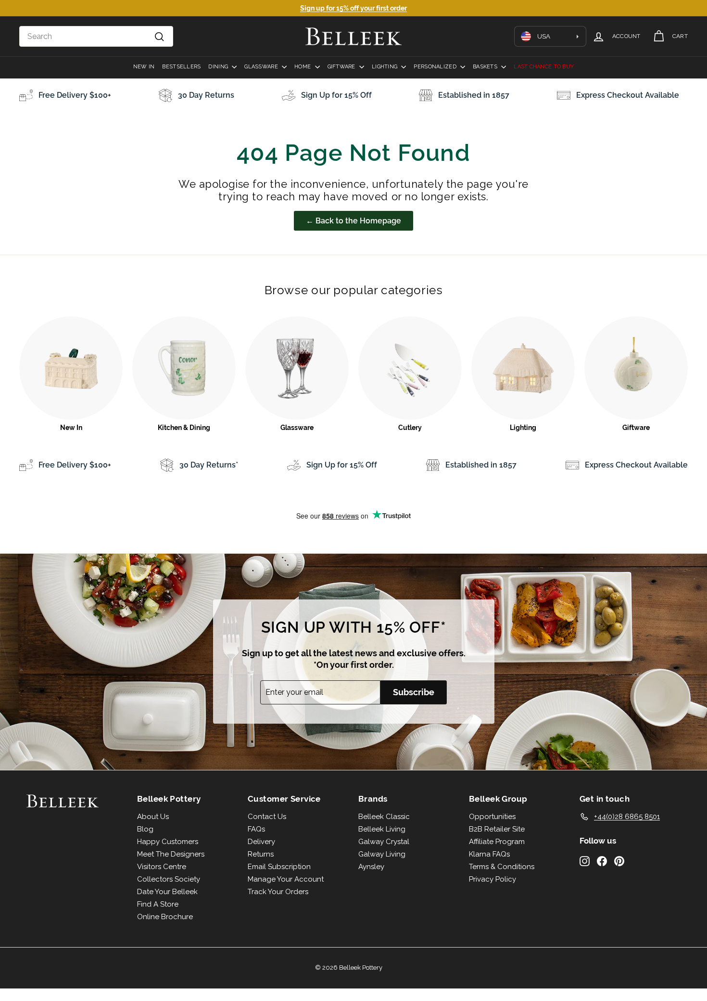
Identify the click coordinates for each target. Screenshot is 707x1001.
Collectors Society (168, 879)
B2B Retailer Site (497, 829)
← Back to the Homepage (353, 220)
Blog (145, 829)
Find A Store (157, 904)
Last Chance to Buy (544, 67)
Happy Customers (167, 841)
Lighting (385, 67)
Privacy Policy (492, 879)
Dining (218, 67)
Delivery (261, 841)
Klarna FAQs (489, 854)
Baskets (486, 67)
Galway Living (381, 854)
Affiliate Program (497, 841)
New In (144, 67)
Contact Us (267, 816)
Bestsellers (181, 67)
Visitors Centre (161, 866)
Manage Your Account (286, 879)
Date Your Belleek (167, 891)
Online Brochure (165, 916)
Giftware (342, 67)
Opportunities (492, 816)
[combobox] (96, 36)
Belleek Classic (384, 816)
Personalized (436, 67)
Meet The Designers (170, 854)
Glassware (261, 67)
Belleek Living (381, 829)
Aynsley (371, 866)
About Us (153, 816)
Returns (261, 854)
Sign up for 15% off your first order (353, 8)
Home (303, 67)
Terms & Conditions (501, 866)
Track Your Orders (278, 891)
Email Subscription (279, 866)
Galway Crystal (383, 841)
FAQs (256, 829)
